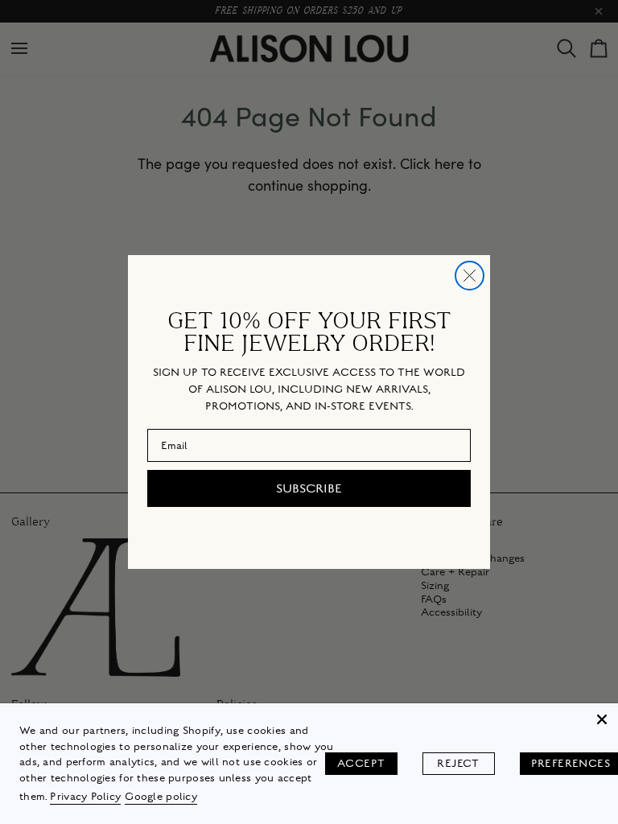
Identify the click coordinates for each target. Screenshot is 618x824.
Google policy (161, 796)
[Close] (602, 719)
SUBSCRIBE (309, 488)
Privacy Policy (85, 796)
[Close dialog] (469, 276)
